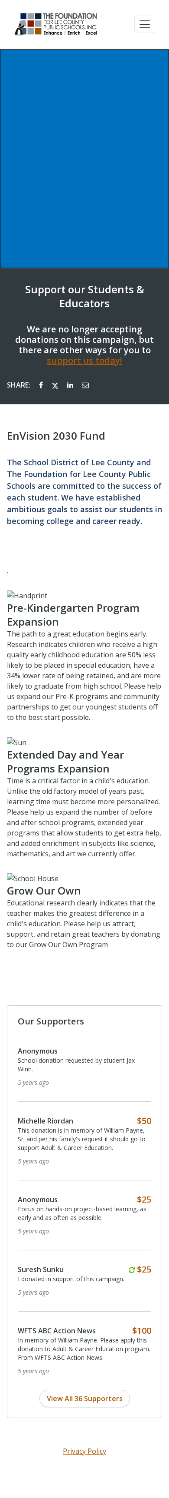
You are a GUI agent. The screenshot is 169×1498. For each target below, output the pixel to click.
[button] (144, 24)
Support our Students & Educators (84, 296)
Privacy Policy (84, 1451)
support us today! (84, 360)
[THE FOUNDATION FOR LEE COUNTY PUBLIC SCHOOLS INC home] (55, 24)
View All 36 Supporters (85, 1398)
